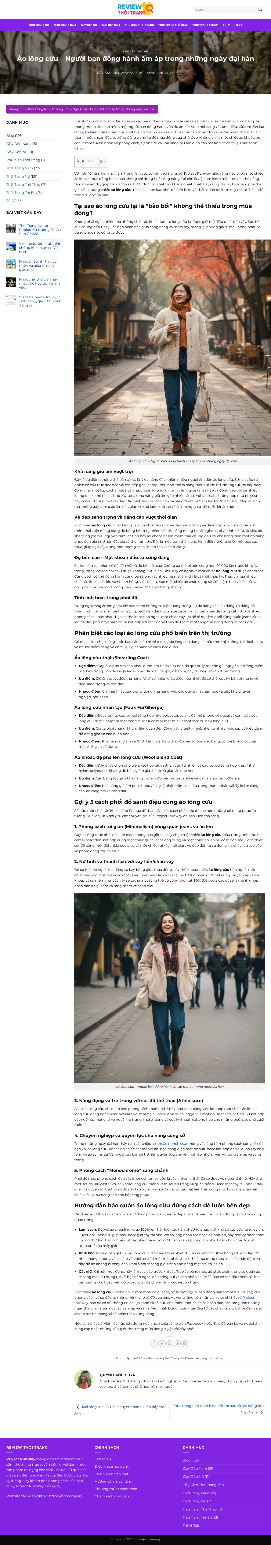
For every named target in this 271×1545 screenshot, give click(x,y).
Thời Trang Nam (65, 24)
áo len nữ (212, 840)
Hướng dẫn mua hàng (113, 1481)
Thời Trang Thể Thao (173, 24)
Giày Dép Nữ (89, 24)
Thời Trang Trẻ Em (205, 24)
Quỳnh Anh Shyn (159, 72)
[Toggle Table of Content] (99, 161)
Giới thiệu (103, 1459)
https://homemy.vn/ (65, 1496)
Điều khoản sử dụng (112, 1466)
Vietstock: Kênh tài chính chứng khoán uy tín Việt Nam (40, 248)
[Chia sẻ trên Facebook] (154, 1343)
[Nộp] (260, 9)
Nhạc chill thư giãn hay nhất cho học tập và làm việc (39, 283)
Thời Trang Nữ (39, 24)
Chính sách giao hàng (113, 1496)
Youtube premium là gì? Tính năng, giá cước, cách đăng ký (40, 301)
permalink (215, 1358)
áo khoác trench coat (170, 1144)
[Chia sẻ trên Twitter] (162, 1343)
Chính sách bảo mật (112, 1474)
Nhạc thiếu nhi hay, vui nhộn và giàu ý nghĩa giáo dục (38, 265)
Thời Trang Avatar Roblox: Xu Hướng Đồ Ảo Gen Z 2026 (40, 230)
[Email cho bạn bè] (169, 1343)
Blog (238, 24)
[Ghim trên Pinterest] (177, 1343)
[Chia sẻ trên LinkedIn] (184, 1343)
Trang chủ (17, 109)
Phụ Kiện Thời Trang (139, 24)
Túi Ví (227, 24)
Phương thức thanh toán (116, 1489)
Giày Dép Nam (111, 24)
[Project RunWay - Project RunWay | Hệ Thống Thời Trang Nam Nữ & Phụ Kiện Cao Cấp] (135, 9)
